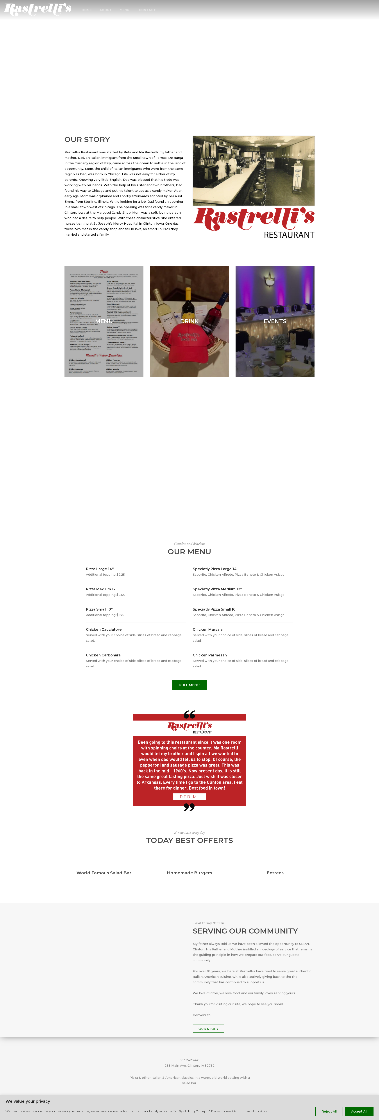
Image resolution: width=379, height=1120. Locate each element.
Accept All (359, 1111)
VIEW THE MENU (190, 64)
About (106, 10)
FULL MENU (189, 685)
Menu (124, 10)
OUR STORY (208, 1029)
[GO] (373, 10)
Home (87, 10)
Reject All (329, 1111)
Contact (147, 10)
